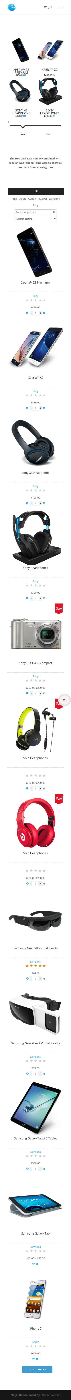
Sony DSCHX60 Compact (35, 663)
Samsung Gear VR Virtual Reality (35, 948)
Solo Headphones (35, 758)
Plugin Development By (25, 1395)
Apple (35, 1342)
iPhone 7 (35, 1329)
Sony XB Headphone (36, 473)
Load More (37, 1369)
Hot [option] (23, 134)
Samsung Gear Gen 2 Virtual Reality (35, 1043)
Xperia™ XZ (35, 378)
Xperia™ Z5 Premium (35, 283)
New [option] (48, 134)
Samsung (35, 961)
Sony (35, 296)
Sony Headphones (35, 568)
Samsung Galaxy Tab (35, 1233)
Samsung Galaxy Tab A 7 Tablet (35, 1138)
